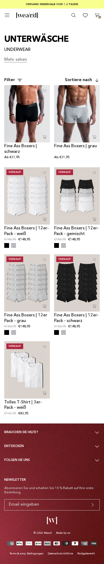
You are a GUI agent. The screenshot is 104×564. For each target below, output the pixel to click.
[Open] (7, 15)
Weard (48, 533)
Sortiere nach (78, 80)
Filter (9, 80)
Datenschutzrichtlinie (60, 553)
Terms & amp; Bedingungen (26, 553)
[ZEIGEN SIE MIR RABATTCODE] (92, 505)
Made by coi (63, 533)
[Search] (73, 15)
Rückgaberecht (86, 553)
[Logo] (27, 15)
